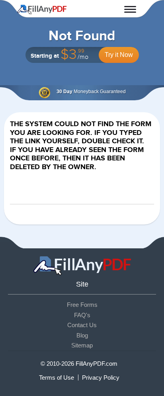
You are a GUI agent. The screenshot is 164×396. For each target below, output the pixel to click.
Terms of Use (56, 377)
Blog (82, 335)
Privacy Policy (100, 377)
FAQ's (82, 315)
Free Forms (82, 304)
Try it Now (119, 54)
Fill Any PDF (42, 9)
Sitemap (82, 345)
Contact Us (82, 325)
